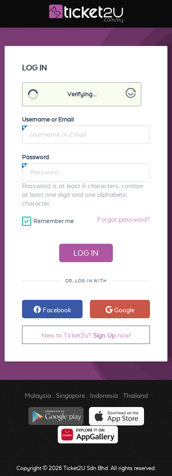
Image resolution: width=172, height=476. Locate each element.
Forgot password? (123, 219)
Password (35, 157)
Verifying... (82, 94)
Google (123, 310)
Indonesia (104, 395)
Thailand (135, 395)
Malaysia (38, 395)
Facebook (56, 310)
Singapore (70, 395)
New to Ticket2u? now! (86, 335)
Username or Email (48, 119)
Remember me (53, 221)
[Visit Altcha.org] (131, 95)
